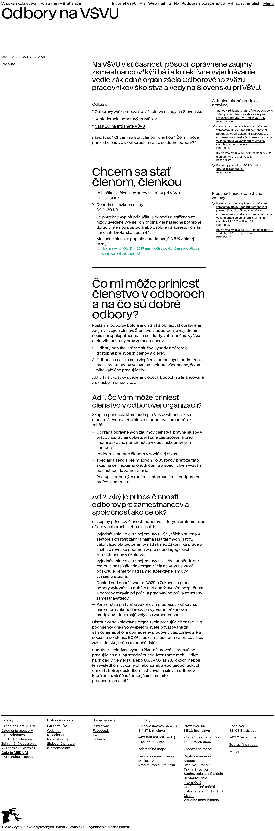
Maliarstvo (146, 760)
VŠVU (5, 57)
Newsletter (56, 735)
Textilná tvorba (196, 769)
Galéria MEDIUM (14, 752)
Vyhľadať (236, 3)
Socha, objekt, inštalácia (203, 773)
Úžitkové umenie (197, 765)
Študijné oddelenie (16, 739)
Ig (169, 3)
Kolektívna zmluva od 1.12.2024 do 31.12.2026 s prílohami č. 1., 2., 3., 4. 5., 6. (244, 157)
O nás (16, 57)
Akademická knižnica (18, 748)
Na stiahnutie (57, 739)
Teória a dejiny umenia (156, 756)
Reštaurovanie (195, 778)
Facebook (101, 730)
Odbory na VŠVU (34, 57)
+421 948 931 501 (151, 737)
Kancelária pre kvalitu (18, 726)
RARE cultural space (17, 757)
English (253, 3)
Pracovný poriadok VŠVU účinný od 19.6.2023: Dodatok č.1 (239, 169)
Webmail (156, 3)
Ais (143, 3)
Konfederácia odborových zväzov (126, 119)
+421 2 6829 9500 (197, 741)
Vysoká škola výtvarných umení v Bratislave (41, 3)
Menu (268, 3)
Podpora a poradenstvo (203, 3)
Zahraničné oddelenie (19, 743)
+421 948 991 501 (197, 737)
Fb (176, 3)
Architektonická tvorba (156, 765)
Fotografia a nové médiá (203, 791)
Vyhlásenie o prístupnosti (109, 827)
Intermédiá (192, 782)
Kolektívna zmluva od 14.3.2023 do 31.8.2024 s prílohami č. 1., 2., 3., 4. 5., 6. (244, 233)
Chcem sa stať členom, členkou (143, 137)
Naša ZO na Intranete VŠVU (120, 126)
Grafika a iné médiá (199, 787)
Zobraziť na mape (152, 749)
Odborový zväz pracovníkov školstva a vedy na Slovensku (148, 112)
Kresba (189, 760)
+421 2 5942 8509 (243, 737)
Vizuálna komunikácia (201, 800)
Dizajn (189, 795)
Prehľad (8, 64)
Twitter (98, 735)
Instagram (101, 726)
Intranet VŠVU (124, 3)
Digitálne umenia (197, 756)
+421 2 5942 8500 (151, 741)
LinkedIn (99, 739)
